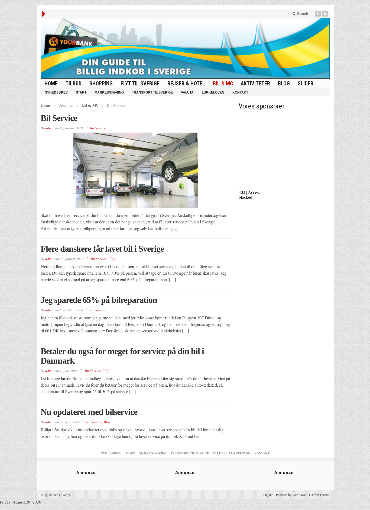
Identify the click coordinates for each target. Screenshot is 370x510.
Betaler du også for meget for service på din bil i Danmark (122, 355)
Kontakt (240, 92)
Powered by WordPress (291, 494)
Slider (305, 83)
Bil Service (59, 118)
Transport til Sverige (152, 92)
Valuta (187, 92)
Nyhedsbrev (56, 92)
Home (46, 105)
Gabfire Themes (319, 494)
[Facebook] (318, 14)
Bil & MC (223, 83)
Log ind (268, 494)
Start (81, 92)
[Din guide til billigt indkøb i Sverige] (185, 48)
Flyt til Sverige (140, 83)
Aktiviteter (255, 83)
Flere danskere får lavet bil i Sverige (102, 249)
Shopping (101, 83)
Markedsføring (109, 92)
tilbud (74, 83)
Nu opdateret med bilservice (89, 412)
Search (302, 14)
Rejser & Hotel (186, 83)
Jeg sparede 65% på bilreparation (99, 300)
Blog (284, 83)
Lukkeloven (213, 92)
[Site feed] (326, 14)
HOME (51, 83)
